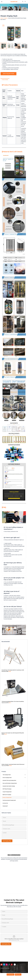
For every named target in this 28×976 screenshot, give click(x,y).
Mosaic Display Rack (9, 16)
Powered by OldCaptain (22, 971)
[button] (4, 46)
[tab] (5, 79)
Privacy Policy (6, 968)
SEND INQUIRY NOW (8, 73)
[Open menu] (2, 2)
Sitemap (2, 968)
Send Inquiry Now (7, 840)
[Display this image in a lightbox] (14, 166)
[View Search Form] (23, 1)
